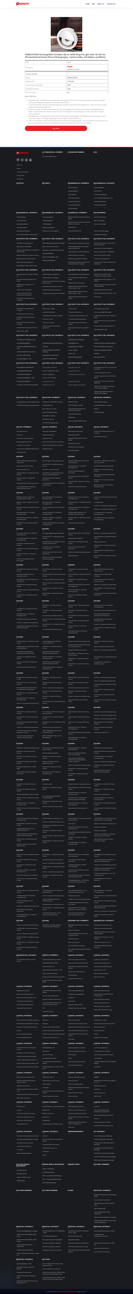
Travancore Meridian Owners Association (25, 901)
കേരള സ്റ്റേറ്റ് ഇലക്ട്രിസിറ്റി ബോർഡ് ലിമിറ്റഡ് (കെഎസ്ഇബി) (103, 392)
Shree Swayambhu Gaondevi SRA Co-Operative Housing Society (27, 834)
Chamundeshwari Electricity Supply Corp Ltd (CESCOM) (78, 247)
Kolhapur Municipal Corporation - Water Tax (28, 1254)
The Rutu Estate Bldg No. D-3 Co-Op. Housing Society (105, 874)
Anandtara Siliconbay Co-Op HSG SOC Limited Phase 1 (53, 484)
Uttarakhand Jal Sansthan (24, 1272)
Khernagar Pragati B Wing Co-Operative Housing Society (102, 614)
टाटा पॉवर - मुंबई (71, 353)
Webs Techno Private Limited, (66, 1291)
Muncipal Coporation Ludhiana (51, 1246)
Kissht (70, 1058)
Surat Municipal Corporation (102, 1251)
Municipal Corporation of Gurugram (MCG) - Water (78, 1231)
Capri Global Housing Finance (25, 1004)
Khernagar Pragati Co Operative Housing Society (103, 620)
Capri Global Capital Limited (25, 1001)
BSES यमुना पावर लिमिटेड (99, 357)
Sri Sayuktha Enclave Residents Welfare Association (79, 833)
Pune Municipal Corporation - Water (104, 1231)
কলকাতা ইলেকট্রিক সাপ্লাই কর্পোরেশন (49, 367)
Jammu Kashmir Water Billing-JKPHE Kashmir (26, 1240)
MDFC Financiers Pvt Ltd (23, 1098)
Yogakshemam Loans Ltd (49, 1148)
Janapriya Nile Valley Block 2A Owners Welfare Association (27, 627)
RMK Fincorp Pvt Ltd (48, 1113)
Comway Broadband (74, 201)
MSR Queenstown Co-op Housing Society (26, 683)
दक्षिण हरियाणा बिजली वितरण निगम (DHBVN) (103, 346)
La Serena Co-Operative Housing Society (26, 657)
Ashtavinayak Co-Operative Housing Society (78, 482)
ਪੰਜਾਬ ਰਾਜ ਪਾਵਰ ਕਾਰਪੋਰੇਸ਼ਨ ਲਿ (49, 378)
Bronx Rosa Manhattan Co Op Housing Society (53, 508)
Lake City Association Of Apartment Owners (27, 662)
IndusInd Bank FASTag (74, 414)
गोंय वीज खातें (45, 346)
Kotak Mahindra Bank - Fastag (102, 405)
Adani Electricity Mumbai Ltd (25, 243)
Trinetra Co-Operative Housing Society (28, 906)
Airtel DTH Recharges (100, 217)
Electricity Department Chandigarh (104, 251)
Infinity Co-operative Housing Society (27, 622)
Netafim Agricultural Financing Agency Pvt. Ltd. (105, 1081)
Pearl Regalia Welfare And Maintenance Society (79, 733)
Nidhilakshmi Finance (100, 1086)
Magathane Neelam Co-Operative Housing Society (52, 657)
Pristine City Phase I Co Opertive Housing (103, 728)
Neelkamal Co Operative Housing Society (51, 683)
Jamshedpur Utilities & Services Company (25, 299)
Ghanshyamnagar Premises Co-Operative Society (26, 575)
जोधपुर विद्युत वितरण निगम (73, 343)
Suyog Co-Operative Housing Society (53, 863)
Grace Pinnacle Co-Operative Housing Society (53, 583)
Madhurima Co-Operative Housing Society (52, 647)
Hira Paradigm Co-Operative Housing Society (104, 589)
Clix (43, 1008)
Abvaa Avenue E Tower (23, 469)
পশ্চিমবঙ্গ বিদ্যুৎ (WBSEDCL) (48, 374)
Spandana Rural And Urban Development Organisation (102, 1110)
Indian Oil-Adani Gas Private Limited (52, 445)
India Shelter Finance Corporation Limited (26, 1048)
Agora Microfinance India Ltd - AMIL (52, 970)
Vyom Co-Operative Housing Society (27, 933)
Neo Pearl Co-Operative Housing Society (51, 697)
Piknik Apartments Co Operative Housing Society (77, 738)
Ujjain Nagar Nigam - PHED (24, 1263)
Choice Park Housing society (76, 523)
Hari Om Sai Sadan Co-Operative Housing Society (77, 590)
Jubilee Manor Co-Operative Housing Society (78, 606)
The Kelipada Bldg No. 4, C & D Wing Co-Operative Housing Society (78, 881)
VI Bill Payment (21, 1180)
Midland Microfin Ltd (48, 1077)
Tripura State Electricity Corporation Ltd (78, 328)
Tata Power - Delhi (47, 319)
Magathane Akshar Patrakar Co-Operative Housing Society (51, 652)
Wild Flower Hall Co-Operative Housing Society (28, 938)
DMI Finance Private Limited (101, 990)
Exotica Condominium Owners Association (77, 547)
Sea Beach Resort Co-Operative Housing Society (26, 803)
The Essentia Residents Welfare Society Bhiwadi (77, 865)
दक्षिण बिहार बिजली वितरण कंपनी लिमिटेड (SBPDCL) (105, 343)
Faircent (19, 1030)
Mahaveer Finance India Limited (25, 1077)
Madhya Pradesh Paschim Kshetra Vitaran (77, 297)
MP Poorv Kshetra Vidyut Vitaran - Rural (105, 293)
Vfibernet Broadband (48, 227)
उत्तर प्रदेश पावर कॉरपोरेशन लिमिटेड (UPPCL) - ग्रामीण (27, 347)
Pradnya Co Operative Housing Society (105, 715)
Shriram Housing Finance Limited (77, 1113)
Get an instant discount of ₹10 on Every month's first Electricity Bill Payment (53, 1278)
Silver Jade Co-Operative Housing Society (52, 831)
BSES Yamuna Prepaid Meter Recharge (53, 250)
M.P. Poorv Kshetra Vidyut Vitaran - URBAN (78, 278)
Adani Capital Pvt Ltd (48, 966)
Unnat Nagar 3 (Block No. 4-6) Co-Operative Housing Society (78, 891)
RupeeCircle (45, 1117)
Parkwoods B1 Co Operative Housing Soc (78, 712)
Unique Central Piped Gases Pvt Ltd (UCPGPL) (104, 432)
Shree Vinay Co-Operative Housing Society (27, 840)
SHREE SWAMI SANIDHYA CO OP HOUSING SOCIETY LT (26, 829)
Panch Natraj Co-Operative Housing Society (52, 717)
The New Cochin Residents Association (105, 865)
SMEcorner (71, 1127)
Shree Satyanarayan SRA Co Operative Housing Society (28, 819)
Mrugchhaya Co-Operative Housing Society (27, 678)
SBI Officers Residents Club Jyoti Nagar (28, 794)
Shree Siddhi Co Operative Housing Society (27, 824)
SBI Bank (96, 409)
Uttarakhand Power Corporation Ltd (104, 326)
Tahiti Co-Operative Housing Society (53, 872)
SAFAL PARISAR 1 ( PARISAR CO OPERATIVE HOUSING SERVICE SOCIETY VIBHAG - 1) (77, 759)
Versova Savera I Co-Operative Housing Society (105, 896)
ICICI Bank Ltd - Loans (100, 1020)
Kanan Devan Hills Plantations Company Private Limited (53, 282)
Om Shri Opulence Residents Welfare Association (27, 723)
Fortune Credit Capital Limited (51, 1027)
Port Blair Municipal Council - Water (78, 1246)
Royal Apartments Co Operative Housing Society (51, 772)
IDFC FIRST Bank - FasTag (75, 405)
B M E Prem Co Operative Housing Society (103, 470)
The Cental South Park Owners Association (77, 860)
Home (88, 4)
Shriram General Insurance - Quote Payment (104, 938)
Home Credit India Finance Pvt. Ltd (78, 1030)
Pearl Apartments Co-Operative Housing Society (77, 728)
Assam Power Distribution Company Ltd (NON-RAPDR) (28, 251)
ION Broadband (21, 217)
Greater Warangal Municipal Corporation (102, 1212)
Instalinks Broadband (100, 205)
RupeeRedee (46, 1120)
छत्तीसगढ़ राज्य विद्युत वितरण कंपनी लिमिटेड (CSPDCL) (51, 351)
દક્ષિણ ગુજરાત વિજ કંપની (48, 385)
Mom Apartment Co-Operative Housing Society (105, 657)
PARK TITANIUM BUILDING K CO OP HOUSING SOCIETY (52, 731)
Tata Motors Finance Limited (25, 1143)
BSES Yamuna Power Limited (50, 246)
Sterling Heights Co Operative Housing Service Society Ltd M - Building (105, 819)
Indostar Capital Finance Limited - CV (27, 1060)
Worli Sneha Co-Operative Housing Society (27, 948)
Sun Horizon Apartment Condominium (27, 875)
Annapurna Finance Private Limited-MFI (53, 977)
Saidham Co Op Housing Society (103, 748)
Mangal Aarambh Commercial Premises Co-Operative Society (79, 645)
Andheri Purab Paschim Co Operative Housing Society (78, 461)
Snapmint (97, 1106)
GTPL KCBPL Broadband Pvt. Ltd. (103, 198)
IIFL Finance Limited (99, 1027)
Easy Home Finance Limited (101, 999)
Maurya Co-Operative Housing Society (105, 650)
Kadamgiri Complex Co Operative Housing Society (77, 631)
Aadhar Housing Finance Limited (51, 959)
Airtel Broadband (73, 191)
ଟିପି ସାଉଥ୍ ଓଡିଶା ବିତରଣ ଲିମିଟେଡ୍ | (76, 374)
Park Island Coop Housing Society (52, 727)
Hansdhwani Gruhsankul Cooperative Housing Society (79, 585)
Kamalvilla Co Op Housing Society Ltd (104, 610)
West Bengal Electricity (100, 329)
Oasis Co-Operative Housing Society (104, 681)
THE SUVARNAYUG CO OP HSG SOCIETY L (102, 879)
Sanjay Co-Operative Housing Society (105, 761)
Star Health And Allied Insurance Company (103, 946)
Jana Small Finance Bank (49, 1058)
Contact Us (111, 4)
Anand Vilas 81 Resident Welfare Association (51, 479)
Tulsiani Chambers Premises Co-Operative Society (51, 900)
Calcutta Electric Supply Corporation (78, 243)
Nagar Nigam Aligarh (74, 1239)
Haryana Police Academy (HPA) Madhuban (102, 575)
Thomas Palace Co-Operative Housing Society (28, 891)
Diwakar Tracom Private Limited (77, 1008)
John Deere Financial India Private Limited (51, 1062)
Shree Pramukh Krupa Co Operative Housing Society (104, 798)
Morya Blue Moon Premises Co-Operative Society (103, 663)
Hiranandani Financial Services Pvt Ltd (79, 1027)
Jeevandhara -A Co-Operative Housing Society (53, 625)
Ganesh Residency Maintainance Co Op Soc (104, 551)
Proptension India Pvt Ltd (101, 732)
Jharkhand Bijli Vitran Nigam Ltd (51, 274)
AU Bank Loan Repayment (101, 959)
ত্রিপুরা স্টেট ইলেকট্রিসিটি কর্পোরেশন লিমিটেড (50, 371)
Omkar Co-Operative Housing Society (28, 727)
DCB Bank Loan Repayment (76, 994)
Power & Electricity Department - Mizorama (26, 323)
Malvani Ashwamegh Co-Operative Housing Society (52, 668)
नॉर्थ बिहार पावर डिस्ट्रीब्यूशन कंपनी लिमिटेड (103, 350)
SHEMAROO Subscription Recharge (104, 1153)
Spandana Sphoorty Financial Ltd (103, 1115)
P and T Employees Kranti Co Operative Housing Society (53, 712)
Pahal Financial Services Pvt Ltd (25, 1117)
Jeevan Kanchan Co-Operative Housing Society (53, 620)
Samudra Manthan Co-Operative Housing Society (103, 757)
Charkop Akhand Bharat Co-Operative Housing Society (53, 523)
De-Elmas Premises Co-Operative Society (26, 554)
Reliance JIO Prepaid (48, 1168)
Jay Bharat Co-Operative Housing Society (52, 611)
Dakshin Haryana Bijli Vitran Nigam (77, 258)
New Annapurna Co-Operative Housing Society (53, 702)
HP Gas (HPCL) (72, 227)
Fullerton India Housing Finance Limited (53, 1034)
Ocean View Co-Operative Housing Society (104, 695)
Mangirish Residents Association (77, 650)
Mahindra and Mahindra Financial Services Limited (26, 1081)
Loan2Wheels (98, 1058)
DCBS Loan (71, 997)
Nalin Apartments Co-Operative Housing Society (26, 698)
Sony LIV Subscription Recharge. (103, 1136)
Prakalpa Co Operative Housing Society (105, 718)
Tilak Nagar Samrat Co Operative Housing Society (26, 896)
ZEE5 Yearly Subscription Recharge (104, 1160)
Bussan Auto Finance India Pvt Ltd (26, 997)
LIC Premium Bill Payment (49, 156)
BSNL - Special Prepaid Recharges (52, 1175)
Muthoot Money (73, 1096)
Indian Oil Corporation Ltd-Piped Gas (53, 442)
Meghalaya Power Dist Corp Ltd (103, 290)
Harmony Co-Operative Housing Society (77, 595)
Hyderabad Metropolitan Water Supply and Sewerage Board (105, 1221)
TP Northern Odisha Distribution (77, 319)
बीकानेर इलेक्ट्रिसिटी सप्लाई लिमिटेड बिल (25, 367)
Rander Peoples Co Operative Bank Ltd (53, 1106)
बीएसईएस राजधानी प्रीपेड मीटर (48, 260)
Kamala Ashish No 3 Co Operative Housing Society (103, 606)
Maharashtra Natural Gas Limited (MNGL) (77, 439)
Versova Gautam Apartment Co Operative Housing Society (77, 913)
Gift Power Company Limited (102, 255)
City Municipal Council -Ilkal (102, 1200)
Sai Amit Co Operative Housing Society (79, 765)
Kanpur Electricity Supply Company (52, 286)
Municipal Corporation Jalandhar (51, 1243)
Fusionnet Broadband (100, 194)
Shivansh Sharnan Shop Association (52, 806)
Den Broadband (72, 208)
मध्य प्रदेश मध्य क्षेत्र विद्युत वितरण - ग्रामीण (25, 378)
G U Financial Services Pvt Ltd (50, 1037)
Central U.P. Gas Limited (23, 445)
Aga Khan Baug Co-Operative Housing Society (28, 473)
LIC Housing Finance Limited (102, 1051)
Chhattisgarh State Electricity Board (78, 251)
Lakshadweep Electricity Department (79, 274)
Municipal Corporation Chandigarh (52, 1239)
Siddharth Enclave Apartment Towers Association (53, 826)
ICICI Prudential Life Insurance (76, 945)
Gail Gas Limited (21, 452)
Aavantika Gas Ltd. (22, 431)
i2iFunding (71, 1039)
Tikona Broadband (47, 217)
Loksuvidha (97, 1067)
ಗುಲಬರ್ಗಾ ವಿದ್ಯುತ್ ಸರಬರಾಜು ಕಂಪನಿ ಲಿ (77, 385)
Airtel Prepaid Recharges (49, 1182)
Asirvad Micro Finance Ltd (75, 978)
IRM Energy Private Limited (75, 431)
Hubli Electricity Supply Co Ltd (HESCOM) (25, 285)
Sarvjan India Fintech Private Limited (52, 1124)
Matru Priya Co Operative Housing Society (103, 642)
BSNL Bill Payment (22, 1173)
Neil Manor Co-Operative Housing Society (52, 692)
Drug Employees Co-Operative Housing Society (51, 547)
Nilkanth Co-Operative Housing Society (77, 692)
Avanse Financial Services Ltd (102, 963)
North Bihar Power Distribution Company (25, 309)
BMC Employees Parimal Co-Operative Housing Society (28, 518)
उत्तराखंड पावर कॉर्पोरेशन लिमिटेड (23, 355)
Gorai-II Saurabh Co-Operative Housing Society (53, 575)
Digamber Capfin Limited (75, 1004)
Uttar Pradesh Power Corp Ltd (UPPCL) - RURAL (105, 316)
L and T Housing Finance (101, 1047)
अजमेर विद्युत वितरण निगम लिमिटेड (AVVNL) (26, 339)
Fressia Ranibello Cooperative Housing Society (105, 537)
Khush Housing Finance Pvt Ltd (77, 1051)
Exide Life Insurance (74, 930)
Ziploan (44, 1155)
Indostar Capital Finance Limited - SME (28, 1063)
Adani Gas (20, 435)
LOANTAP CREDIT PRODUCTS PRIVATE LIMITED (105, 1062)
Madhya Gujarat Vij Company (76, 283)
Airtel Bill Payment (22, 1170)
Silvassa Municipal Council (101, 1248)
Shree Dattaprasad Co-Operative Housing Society (78, 803)
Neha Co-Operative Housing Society (53, 687)
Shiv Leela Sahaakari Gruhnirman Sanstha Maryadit (51, 797)
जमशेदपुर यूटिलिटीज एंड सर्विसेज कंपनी (50, 355)
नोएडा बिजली (96, 353)
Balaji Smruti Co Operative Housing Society (104, 480)
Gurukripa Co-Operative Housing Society (77, 580)
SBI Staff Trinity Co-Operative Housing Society (28, 798)
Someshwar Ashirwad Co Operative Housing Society (78, 827)
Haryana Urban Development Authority (105, 1217)
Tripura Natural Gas (73, 450)
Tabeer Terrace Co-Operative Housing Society (53, 867)
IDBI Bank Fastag (73, 402)
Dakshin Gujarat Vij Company (76, 255)
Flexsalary (45, 1023)
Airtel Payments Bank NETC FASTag (52, 402)
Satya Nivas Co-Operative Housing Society (104, 766)
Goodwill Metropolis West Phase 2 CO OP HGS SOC (27, 580)
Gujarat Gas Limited (48, 435)
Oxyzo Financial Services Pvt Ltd (26, 1113)
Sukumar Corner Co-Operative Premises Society (28, 855)
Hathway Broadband (100, 201)
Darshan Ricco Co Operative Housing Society (27, 549)
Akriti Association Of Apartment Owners (26, 479)
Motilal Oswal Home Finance (50, 1096)
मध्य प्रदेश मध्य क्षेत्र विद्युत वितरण (23, 381)
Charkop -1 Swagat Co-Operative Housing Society (52, 518)
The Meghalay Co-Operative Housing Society (105, 855)
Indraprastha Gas (47, 449)
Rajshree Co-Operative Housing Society (26, 752)
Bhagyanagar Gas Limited (24, 442)
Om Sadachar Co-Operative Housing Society (27, 717)
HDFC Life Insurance (74, 942)
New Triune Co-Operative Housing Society (78, 683)
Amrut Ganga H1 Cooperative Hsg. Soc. (53, 461)
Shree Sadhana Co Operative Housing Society (105, 803)
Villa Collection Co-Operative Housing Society (105, 901)
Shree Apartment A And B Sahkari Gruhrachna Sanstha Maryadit (77, 798)
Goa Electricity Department (102, 258)
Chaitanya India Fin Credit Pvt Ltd (51, 999)
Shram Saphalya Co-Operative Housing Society (79, 788)
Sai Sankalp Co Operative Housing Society (78, 774)
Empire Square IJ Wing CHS (75, 538)
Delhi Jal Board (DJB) (99, 1208)
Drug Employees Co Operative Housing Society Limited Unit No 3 (53, 542)
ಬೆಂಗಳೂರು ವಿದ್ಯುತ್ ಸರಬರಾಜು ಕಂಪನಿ (102, 372)
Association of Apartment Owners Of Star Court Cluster (104, 461)
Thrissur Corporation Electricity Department (51, 326)
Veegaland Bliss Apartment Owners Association (78, 903)
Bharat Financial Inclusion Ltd (25, 994)
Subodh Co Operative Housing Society (105, 823)
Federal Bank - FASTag (48, 416)
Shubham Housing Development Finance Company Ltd (77, 1123)
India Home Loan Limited (101, 1037)
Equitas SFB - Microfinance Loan (103, 1009)
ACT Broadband (73, 187)
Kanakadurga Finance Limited (76, 1047)
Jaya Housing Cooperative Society (52, 615)
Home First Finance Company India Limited (78, 1034)
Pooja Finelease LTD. (22, 1124)
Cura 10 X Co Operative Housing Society (105, 505)
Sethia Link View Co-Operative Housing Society (28, 809)
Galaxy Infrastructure (100, 541)
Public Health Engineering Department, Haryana (79, 1250)
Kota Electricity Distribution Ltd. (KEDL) (53, 293)
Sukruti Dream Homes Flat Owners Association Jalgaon (103, 840)
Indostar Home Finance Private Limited (27, 1067)
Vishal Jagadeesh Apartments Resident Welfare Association (105, 906)
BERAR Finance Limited (23, 990)
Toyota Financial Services (24, 1146)
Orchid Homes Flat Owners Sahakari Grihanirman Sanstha (27, 731)
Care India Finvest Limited (24, 1008)
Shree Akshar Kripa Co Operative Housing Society (77, 793)
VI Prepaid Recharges (48, 1172)
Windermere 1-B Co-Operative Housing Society (28, 943)
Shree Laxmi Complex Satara (102, 794)
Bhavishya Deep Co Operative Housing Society (28, 508)
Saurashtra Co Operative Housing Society (26, 790)
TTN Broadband (47, 224)
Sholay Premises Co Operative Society (79, 784)
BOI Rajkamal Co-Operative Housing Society (27, 523)
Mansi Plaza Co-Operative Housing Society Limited (78, 654)
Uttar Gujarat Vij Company (101, 308)
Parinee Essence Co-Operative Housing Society (53, 723)
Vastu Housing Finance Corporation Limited (52, 1140)
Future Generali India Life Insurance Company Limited (78, 934)
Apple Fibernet (72, 194)
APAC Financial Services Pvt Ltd (77, 959)
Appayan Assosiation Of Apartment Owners (78, 477)
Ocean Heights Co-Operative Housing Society (105, 685)
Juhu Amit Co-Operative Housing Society (77, 611)
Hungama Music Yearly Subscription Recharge (104, 1143)
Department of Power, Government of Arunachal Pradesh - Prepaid (79, 263)
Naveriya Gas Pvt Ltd (74, 443)
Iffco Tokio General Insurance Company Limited (79, 950)
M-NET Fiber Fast (21, 220)
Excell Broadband (99, 187)
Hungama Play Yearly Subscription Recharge (103, 1148)
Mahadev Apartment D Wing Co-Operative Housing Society (51, 662)
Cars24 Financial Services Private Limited (51, 991)
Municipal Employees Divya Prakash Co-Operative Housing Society (27, 688)
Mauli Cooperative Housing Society (104, 646)
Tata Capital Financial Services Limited (27, 1136)
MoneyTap (45, 1087)
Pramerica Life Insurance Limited (103, 928)
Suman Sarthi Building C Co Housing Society (27, 860)
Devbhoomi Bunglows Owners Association (25, 559)
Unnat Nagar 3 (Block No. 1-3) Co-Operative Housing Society (51, 913)
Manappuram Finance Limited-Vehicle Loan (27, 1090)
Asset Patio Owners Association (77, 486)
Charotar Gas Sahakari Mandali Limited (28, 449)
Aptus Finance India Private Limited (78, 963)
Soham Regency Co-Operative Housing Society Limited (79, 819)
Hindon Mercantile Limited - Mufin (77, 1023)
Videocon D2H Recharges (101, 231)
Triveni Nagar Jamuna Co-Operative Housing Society (52, 891)
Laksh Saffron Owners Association (26, 667)
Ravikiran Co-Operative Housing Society (51, 757)
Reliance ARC (46, 1110)
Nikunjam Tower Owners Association (78, 687)
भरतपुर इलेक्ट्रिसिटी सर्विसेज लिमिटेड (24, 371)
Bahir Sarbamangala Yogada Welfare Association (104, 475)
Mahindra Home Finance (23, 1086)
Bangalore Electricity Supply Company (28, 255)
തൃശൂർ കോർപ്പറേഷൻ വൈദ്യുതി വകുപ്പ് (28, 402)
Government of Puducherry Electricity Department (105, 263)
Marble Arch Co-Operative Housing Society (78, 659)
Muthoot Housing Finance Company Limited (78, 1088)
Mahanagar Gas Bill (73, 435)
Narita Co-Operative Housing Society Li (28, 703)
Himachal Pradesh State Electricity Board (26, 280)
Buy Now (56, 128)
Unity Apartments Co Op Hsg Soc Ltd (53, 904)
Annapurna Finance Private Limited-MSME (52, 981)
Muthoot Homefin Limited (75, 1084)
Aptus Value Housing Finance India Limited (78, 967)
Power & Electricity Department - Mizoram (26, 318)
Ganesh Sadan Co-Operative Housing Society (105, 556)
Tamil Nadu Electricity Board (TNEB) (52, 315)
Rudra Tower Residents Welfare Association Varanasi (77, 753)
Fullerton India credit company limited (53, 1030)
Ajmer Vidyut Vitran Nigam (24, 246)
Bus (93, 4)
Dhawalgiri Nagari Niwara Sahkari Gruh (53, 533)
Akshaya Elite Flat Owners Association (28, 483)
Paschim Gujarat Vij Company (25, 314)
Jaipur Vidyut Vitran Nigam (24, 290)
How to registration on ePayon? (51, 1269)
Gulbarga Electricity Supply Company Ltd (27, 275)
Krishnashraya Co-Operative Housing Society (104, 628)
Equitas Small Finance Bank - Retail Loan (28, 1020)
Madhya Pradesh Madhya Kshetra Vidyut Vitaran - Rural (77, 287)
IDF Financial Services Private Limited (104, 1023)
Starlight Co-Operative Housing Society (77, 838)
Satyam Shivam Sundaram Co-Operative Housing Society (102, 771)
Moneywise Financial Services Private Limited (52, 1091)
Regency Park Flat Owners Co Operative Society (50, 762)
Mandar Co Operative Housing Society (79, 641)
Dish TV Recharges (99, 220)
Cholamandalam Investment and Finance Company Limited (51, 1003)
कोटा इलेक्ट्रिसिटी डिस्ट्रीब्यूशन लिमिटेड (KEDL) (52, 343)
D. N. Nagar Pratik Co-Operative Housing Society (103, 513)
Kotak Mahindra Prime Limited (76, 1061)
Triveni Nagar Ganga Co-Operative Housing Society (27, 915)
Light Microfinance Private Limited (103, 1054)
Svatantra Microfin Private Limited (103, 1125)
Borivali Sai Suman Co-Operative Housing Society (51, 503)
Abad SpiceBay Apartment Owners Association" (27, 461)
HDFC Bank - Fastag (48, 419)
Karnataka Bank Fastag (100, 402)
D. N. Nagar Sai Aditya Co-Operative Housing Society (104, 518)
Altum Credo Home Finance (50, 973)
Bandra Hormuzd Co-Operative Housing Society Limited (26, 498)
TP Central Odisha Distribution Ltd (78, 315)
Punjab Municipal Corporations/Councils (100, 1235)
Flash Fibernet (98, 191)
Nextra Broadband (22, 227)
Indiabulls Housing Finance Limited (26, 1056)
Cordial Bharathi (98, 502)
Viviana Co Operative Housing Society (27, 925)
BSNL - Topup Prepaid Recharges (51, 1179)
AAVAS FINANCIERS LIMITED (50, 963)
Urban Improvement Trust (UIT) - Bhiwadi (26, 1268)
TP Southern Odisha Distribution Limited (77, 323)
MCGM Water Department (49, 1236)
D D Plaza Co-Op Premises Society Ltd (105, 509)
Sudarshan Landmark (100, 827)
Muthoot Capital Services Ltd (76, 1077)
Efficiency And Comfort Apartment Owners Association (52, 558)
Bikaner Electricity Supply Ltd (25, 262)
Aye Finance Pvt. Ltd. (100, 970)
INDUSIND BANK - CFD (48, 1047)
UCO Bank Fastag (99, 412)
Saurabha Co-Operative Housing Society (26, 785)
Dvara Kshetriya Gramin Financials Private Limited (103, 995)
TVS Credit (20, 1150)
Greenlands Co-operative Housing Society (78, 570)
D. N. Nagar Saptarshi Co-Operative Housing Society (27, 539)
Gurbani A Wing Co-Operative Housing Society (79, 575)
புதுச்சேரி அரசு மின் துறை (74, 381)
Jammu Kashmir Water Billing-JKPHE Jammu (26, 1235)
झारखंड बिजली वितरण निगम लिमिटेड (75, 346)
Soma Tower (71, 823)
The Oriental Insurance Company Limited (26, 960)
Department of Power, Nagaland (103, 248)
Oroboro (19, 1110)
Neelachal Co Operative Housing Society (51, 678)
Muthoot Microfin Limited (75, 1092)
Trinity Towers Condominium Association (25, 910)
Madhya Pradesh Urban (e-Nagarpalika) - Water (53, 1231)
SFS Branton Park (47, 784)
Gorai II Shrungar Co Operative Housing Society (28, 590)
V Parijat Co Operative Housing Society (79, 899)
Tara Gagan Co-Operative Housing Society (52, 876)
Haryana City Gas (47, 438)
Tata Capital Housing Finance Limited (27, 1139)
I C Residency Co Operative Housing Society (27, 609)
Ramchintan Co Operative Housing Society (26, 757)
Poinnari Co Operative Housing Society (105, 712)
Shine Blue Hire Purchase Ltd (76, 1106)
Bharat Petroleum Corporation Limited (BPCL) (79, 218)
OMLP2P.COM (21, 1106)
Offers (18, 168)
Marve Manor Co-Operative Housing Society (78, 664)
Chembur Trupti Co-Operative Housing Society (79, 518)
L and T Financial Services (75, 1065)
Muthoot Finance (73, 1080)
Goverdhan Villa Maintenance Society (53, 579)
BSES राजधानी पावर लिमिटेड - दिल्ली (50, 257)
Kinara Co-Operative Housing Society (105, 624)
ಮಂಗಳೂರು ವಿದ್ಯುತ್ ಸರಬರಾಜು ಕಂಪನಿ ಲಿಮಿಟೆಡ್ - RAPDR (105, 377)
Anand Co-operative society (50, 469)
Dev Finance (71, 1001)
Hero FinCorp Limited (74, 1020)
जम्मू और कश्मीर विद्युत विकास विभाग (49, 359)
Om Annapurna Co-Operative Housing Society (105, 700)
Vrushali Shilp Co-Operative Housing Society (27, 929)
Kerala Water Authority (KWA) (25, 1250)
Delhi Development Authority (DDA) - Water (104, 1204)
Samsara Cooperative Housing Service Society (105, 752)
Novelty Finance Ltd (99, 1092)
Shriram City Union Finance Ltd (76, 1110)
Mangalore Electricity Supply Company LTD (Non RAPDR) (105, 285)
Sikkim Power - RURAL (23, 331)
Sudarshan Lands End (100, 830)
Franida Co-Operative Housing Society (105, 533)
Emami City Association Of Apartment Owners (79, 534)
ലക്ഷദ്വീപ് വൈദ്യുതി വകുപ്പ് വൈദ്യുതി (28, 405)
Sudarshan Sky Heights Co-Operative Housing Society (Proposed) (105, 834)
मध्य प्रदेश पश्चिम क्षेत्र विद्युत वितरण (24, 374)
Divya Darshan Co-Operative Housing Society (53, 537)
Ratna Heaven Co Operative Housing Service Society (52, 748)
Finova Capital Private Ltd (24, 1037)
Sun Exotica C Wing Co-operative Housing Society (26, 870)
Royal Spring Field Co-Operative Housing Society (77, 748)
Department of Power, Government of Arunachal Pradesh (105, 244)
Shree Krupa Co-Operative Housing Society (104, 790)
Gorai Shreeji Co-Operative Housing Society (27, 595)
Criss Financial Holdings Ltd (76, 990)
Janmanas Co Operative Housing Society (51, 606)
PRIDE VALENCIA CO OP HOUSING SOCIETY (103, 723)
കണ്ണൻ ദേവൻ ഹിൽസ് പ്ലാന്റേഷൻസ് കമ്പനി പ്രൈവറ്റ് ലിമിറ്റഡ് (104, 387)
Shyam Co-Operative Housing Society (53, 822)
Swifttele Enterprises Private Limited (27, 234)
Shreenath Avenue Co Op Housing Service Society (26, 845)
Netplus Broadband (22, 224)
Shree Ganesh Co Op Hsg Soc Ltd (77, 808)
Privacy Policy (21, 175)
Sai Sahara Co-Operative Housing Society (77, 769)
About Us (100, 4)
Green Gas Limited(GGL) (49, 431)
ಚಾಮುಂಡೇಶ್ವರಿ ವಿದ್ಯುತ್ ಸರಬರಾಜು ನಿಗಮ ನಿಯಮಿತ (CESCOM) (105, 368)
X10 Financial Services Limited (50, 1144)
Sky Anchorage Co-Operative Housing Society (53, 836)
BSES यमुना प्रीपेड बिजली (47, 253)
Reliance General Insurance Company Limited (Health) (104, 932)
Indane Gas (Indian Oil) (74, 231)
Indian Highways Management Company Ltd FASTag (77, 409)
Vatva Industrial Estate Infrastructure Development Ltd (27, 1281)
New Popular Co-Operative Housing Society (78, 678)
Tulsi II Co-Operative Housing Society (53, 895)
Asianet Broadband (73, 198)
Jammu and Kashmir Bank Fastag (77, 421)
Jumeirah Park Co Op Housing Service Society (78, 621)
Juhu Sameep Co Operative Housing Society (78, 616)
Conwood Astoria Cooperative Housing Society (105, 498)
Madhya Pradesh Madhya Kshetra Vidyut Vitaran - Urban (77, 292)
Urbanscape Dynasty (74, 895)
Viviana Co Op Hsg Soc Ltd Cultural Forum (104, 915)
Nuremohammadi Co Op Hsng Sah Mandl (77, 700)
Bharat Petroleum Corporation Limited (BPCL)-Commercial (79, 223)
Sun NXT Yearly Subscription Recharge (105, 1156)
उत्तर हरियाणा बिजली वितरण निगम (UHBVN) (26, 352)
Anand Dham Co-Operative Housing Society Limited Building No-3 (52, 473)
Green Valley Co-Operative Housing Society (52, 594)
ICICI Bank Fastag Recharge (50, 422)
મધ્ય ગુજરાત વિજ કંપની (74, 371)
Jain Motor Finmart (47, 1054)
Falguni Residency (73, 555)
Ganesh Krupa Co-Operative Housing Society (104, 546)
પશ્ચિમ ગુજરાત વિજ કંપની (74, 367)
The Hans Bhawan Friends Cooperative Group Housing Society (79, 876)
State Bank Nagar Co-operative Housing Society (77, 843)
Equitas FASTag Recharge (49, 412)
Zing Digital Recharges (100, 234)
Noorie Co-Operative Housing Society (79, 696)
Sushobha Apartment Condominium (52, 859)
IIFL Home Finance (99, 1030)
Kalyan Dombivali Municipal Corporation (24, 1245)
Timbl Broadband (47, 220)
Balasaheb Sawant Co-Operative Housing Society (103, 485)
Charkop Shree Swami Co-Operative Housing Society (78, 508)
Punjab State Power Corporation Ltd (27, 327)
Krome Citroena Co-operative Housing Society (28, 642)
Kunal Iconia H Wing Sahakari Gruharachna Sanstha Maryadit (25, 652)
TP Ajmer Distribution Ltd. (75, 312)
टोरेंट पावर (96, 339)
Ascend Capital (72, 975)
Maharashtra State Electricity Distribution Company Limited (102, 275)
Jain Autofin (45, 1051)
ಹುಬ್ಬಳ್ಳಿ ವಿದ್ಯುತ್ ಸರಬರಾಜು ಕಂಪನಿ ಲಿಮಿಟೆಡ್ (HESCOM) (103, 382)
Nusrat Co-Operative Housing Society (105, 677)
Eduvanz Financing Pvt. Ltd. (102, 1002)
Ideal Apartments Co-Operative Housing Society (26, 614)
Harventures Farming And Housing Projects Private (103, 570)
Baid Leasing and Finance (101, 973)
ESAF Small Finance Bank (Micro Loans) (27, 1023)
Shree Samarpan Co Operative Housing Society (105, 809)
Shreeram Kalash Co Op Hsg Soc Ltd (52, 818)
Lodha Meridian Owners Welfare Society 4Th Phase (51, 642)
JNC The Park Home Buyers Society (52, 629)
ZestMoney (45, 1151)
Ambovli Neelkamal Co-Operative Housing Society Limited (26, 487)
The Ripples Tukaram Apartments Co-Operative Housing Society (104, 869)
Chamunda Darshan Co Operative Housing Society (52, 513)
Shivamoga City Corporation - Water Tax (104, 1244)
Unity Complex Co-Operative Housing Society (53, 908)
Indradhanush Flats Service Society (27, 619)
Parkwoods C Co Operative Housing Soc (78, 723)
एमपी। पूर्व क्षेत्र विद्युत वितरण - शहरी (24, 359)
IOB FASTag (71, 417)
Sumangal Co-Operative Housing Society (26, 865)
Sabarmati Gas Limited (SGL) (76, 447)
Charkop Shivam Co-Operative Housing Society (79, 503)
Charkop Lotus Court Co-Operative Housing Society (78, 498)
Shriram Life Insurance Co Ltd (102, 942)
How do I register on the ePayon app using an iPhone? (52, 1264)
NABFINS (96, 1077)
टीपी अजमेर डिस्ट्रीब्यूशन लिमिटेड (75, 357)
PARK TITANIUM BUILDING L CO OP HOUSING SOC (52, 736)
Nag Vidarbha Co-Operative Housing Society (27, 693)
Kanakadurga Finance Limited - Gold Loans (52, 1067)
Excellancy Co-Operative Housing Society (78, 542)
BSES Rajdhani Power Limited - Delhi (27, 265)
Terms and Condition (23, 172)
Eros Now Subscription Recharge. (103, 1139)
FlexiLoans (45, 1020)
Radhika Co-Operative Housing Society (28, 748)
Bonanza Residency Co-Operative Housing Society (52, 498)
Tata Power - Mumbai (48, 322)
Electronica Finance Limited (102, 1006)
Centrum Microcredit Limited (50, 996)
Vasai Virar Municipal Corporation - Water (26, 1276)
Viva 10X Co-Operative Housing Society (105, 911)
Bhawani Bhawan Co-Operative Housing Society (26, 513)
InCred (96, 1034)
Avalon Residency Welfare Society (104, 466)
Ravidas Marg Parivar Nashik (50, 753)
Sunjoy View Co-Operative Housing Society (27, 879)
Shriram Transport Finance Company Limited (78, 1117)
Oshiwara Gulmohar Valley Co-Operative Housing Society (25, 736)
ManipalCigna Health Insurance (103, 925)
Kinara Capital (72, 1054)
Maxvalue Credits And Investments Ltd (28, 1094)
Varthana (45, 1136)
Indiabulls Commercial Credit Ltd (26, 1053)
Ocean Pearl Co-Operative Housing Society (104, 690)
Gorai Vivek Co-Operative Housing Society (52, 570)
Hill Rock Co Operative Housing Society (105, 584)
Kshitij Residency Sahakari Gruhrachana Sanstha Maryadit (28, 647)
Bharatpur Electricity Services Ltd (26, 258)
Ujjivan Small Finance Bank (24, 1153)
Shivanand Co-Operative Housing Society (52, 802)
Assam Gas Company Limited (25, 438)
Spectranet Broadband (23, 231)
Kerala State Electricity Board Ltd (51, 290)
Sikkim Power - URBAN (48, 308)
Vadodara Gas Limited (100, 436)
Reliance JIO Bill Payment (24, 1177)
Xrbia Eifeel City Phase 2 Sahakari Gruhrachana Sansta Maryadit (51, 925)
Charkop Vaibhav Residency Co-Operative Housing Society (77, 513)
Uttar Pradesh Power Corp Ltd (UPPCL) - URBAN (105, 321)
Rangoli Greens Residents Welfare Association (26, 772)
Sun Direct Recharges (100, 224)
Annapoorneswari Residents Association (76, 472)
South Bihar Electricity (48, 312)
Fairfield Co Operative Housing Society (79, 552)
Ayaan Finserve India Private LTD (103, 966)
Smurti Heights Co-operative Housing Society (53, 841)
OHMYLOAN (97, 1096)
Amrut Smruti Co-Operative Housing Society (52, 465)
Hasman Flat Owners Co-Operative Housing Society (104, 580)
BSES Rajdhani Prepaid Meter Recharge (53, 243)
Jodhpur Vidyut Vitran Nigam (50, 277)
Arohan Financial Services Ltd (76, 971)
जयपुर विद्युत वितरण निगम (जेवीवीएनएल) (76, 339)
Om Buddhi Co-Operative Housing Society (26, 712)
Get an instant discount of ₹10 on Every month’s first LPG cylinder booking (53, 1273)
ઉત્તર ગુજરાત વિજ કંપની (48, 381)
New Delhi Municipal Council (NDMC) (78, 1243)
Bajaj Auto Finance (99, 977)
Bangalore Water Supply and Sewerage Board (105, 1195)
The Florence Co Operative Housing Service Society (78, 870)
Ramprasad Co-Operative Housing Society (27, 762)
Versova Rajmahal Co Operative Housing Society (103, 891)
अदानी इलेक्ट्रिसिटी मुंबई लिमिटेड (23, 343)
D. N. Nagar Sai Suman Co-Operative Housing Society (27, 534)
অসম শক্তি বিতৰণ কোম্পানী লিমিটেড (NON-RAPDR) (27, 385)
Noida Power (97, 296)
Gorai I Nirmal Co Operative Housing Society (27, 585)
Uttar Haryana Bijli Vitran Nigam (102, 312)
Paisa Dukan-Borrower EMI (24, 1120)
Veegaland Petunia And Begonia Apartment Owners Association (77, 908)
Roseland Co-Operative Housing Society (51, 767)
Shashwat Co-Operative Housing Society (52, 788)
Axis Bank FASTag (47, 405)
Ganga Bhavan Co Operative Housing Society (27, 570)
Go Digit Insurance (73, 938)
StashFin (96, 1118)
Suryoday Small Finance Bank (102, 1122)
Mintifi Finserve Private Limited (50, 1080)
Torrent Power (72, 308)
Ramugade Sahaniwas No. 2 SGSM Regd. (26, 767)
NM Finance (97, 1089)
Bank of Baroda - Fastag (49, 409)
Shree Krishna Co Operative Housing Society (104, 785)
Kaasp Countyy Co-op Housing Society (77, 626)
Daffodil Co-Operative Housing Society (26, 544)
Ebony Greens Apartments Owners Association (52, 553)
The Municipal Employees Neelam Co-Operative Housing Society (105, 860)
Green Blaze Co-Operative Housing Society (52, 589)
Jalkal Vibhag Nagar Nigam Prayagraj (27, 1231)
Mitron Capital (46, 1084)
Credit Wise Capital (47, 1011)
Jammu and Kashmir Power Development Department (24, 294)
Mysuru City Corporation (75, 1236)
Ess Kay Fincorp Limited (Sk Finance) (27, 1027)
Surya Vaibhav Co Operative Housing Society (52, 855)
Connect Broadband (74, 205)
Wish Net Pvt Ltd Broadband (50, 231)
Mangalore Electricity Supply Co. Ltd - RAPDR (105, 280)
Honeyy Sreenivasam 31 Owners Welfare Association (105, 594)
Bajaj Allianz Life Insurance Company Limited (78, 925)
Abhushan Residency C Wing (25, 466)
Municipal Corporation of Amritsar (52, 1250)
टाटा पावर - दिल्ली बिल (72, 350)
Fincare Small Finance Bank (24, 1034)
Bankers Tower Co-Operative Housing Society (27, 503)
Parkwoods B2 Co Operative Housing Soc (78, 717)
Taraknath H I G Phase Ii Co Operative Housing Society (78, 855)
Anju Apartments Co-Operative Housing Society (77, 466)
